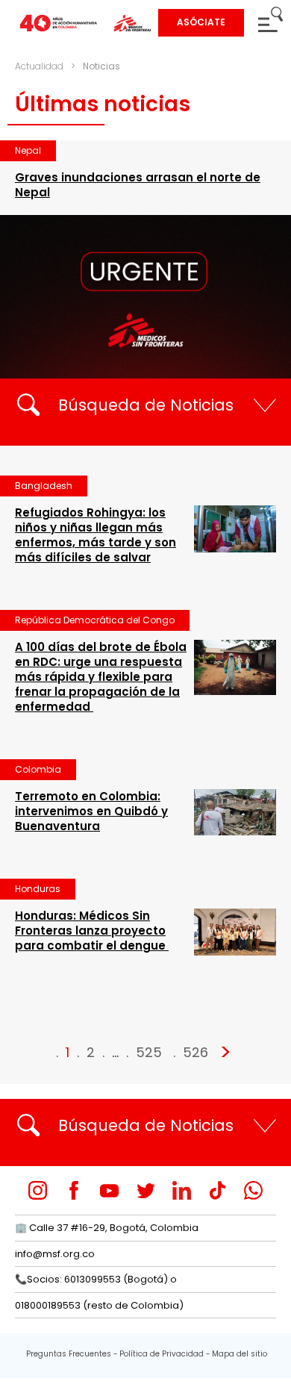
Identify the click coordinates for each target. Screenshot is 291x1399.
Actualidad (39, 66)
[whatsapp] (253, 1190)
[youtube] (109, 1190)
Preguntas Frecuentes (68, 1353)
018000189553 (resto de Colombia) (99, 1305)
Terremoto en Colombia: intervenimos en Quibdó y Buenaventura (91, 811)
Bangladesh (43, 485)
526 (195, 1052)
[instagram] (37, 1190)
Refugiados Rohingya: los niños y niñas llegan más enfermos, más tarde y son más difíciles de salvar (95, 535)
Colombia (38, 769)
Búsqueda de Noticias (146, 405)
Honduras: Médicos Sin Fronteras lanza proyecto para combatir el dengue (92, 930)
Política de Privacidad (161, 1353)
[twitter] (146, 1190)
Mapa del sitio (239, 1353)
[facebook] (73, 1190)
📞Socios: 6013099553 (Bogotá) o (96, 1279)
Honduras (37, 888)
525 (149, 1052)
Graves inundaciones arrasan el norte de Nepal (137, 184)
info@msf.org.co (55, 1254)
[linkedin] (181, 1190)
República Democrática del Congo (95, 620)
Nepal (28, 150)
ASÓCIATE (201, 22)
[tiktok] (217, 1190)
